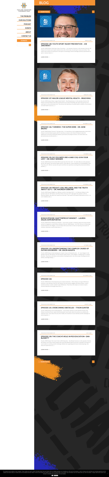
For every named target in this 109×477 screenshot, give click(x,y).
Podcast (27, 24)
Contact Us (26, 36)
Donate (24, 40)
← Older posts (44, 12)
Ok (52, 475)
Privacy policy (56, 475)
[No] (107, 473)
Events (28, 28)
